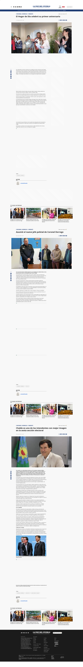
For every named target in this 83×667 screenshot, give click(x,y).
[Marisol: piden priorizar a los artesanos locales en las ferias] (33, 213)
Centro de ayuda (52, 656)
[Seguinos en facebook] (28, 632)
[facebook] (61, 20)
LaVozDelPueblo (23, 183)
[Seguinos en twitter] (24, 632)
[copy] (66, 20)
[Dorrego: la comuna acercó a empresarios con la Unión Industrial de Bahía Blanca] (65, 213)
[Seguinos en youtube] (23, 632)
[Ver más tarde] (58, 20)
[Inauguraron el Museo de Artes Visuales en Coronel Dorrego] (17, 213)
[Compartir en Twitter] (63, 20)
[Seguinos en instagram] (26, 632)
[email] (64, 20)
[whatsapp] (60, 20)
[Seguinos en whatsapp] (21, 632)
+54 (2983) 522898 (21, 656)
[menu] (11, 7)
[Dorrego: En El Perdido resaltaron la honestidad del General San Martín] (49, 213)
